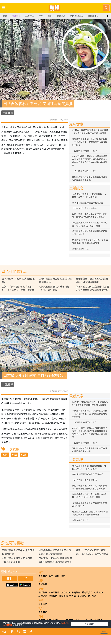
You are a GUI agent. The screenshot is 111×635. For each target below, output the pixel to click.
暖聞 (63, 576)
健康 (5, 16)
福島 (24, 454)
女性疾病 (63, 595)
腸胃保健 (42, 595)
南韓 (15, 454)
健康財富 (61, 16)
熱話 (57, 576)
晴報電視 (16, 16)
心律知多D (93, 16)
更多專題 (92, 595)
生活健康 (65, 592)
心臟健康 (98, 592)
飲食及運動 (54, 592)
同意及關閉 (89, 624)
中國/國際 (8, 113)
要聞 (51, 576)
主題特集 (29, 16)
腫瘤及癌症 (87, 592)
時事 (41, 16)
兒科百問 (53, 595)
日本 (6, 454)
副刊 (50, 16)
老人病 (72, 595)
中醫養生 (75, 592)
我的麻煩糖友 (76, 16)
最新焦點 (42, 576)
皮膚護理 (81, 595)
